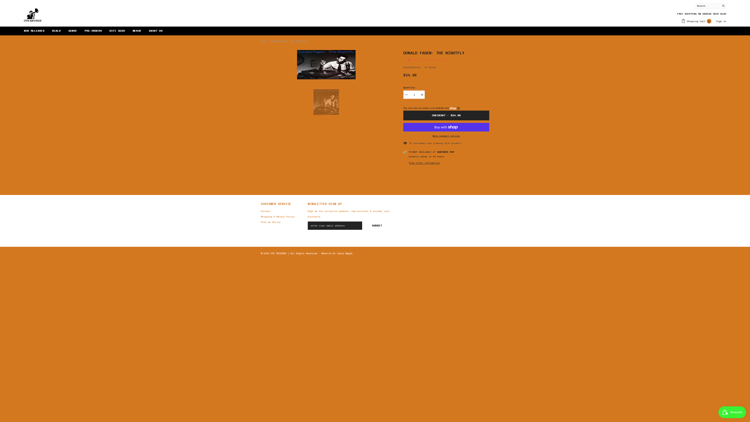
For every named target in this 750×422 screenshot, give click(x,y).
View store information (424, 163)
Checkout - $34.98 (446, 115)
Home (263, 41)
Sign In (721, 21)
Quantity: (409, 87)
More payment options (446, 136)
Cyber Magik (345, 253)
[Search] (710, 6)
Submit (377, 225)
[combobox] (707, 6)
